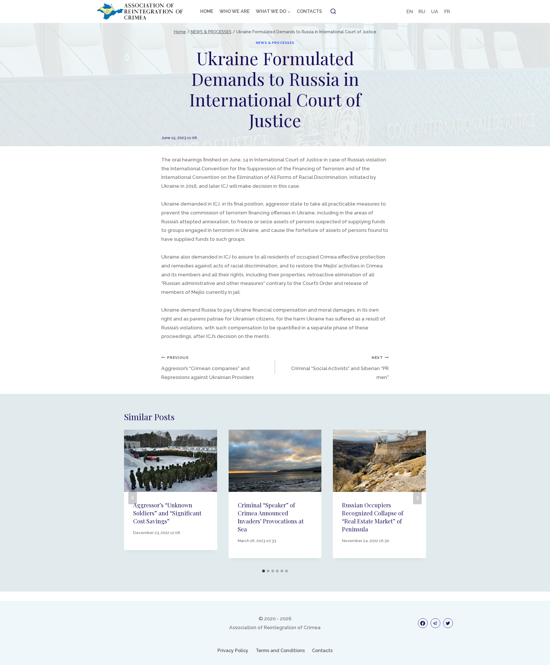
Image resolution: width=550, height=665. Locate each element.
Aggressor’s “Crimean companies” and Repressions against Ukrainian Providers (207, 367)
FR (447, 11)
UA (434, 11)
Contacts (322, 650)
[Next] (417, 498)
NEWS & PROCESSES (275, 43)
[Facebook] (423, 623)
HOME (206, 11)
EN (409, 11)
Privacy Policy (232, 650)
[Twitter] (448, 623)
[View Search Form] (333, 11)
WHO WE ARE (234, 11)
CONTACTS (309, 11)
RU (422, 11)
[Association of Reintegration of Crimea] (140, 11)
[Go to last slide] (132, 498)
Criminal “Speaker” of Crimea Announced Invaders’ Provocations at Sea (271, 517)
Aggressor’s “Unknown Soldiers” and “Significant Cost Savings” (167, 513)
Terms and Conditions (280, 650)
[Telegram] (435, 623)
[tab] (263, 571)
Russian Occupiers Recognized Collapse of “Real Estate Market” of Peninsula (372, 517)
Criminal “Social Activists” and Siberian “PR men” (340, 367)
